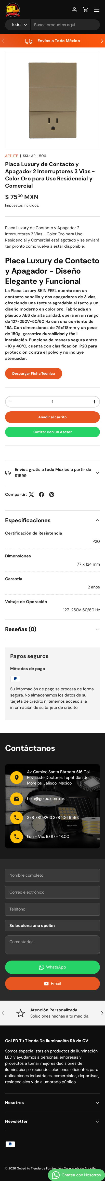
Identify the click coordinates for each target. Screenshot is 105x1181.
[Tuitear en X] (31, 494)
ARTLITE (11, 155)
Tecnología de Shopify (80, 1168)
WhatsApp (56, 967)
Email (56, 983)
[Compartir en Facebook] (41, 494)
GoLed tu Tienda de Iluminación (40, 1168)
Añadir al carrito (52, 417)
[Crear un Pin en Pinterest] (52, 494)
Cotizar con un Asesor (52, 432)
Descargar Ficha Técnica (33, 373)
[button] (85, 9)
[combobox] (52, 24)
